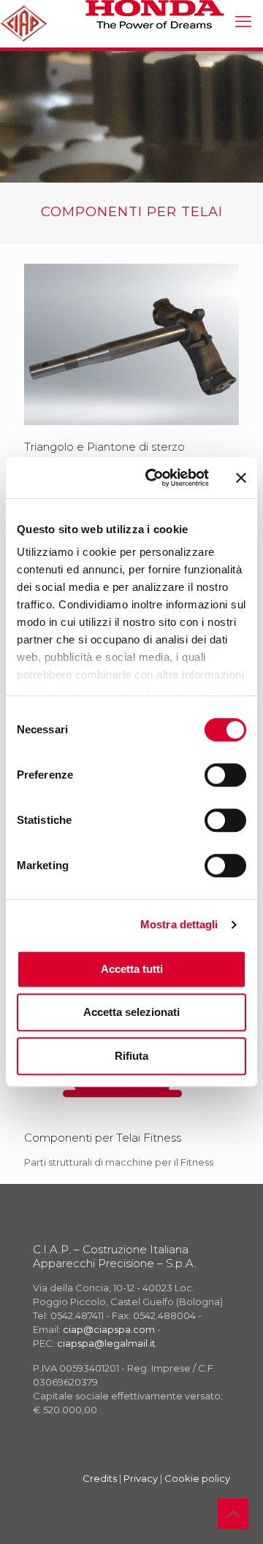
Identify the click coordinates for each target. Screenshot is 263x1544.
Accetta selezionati (131, 1012)
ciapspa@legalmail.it (106, 1343)
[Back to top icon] (233, 1514)
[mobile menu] (243, 21)
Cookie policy (197, 1478)
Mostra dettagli (179, 924)
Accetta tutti (132, 969)
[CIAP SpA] (23, 22)
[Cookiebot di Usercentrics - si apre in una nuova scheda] (154, 477)
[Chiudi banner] (241, 478)
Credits (100, 1478)
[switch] (225, 775)
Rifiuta (131, 1056)
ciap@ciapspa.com (109, 1329)
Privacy (140, 1478)
